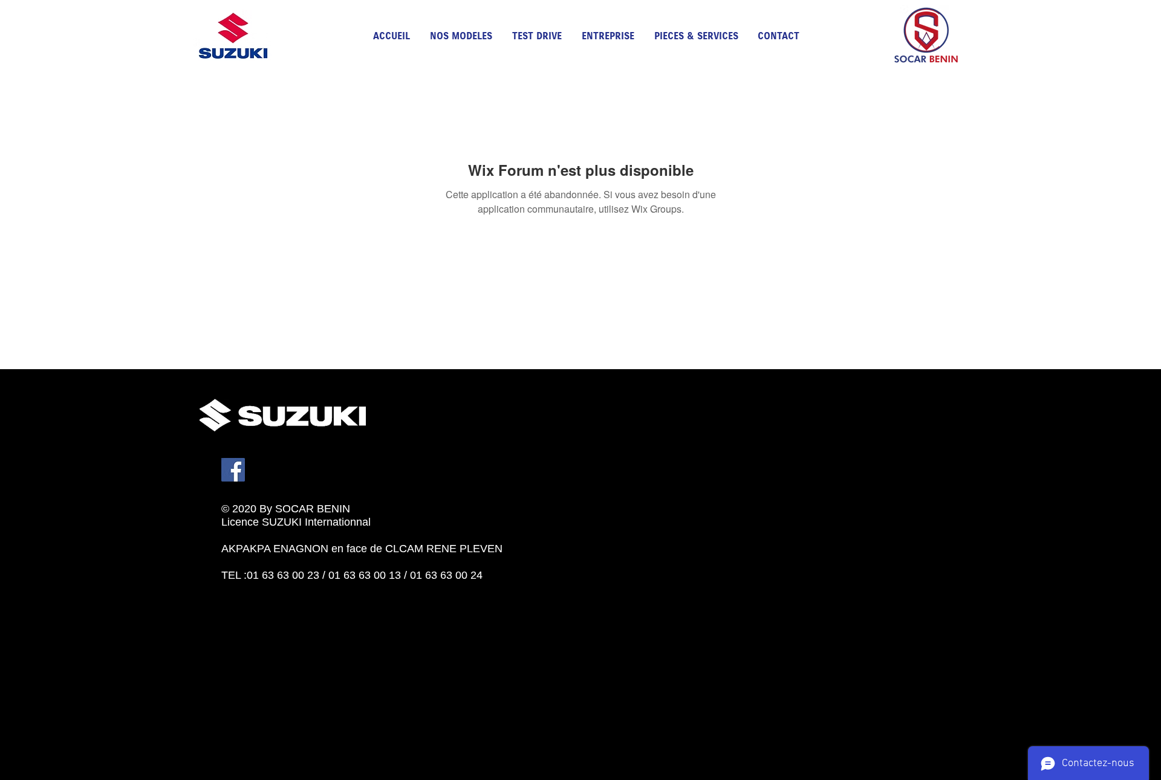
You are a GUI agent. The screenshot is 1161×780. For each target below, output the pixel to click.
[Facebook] (233, 470)
